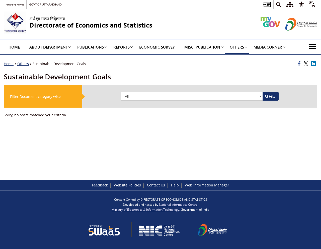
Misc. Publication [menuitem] (202, 47)
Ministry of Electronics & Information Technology (145, 209)
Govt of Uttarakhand (45, 4)
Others (23, 63)
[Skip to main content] (266, 4)
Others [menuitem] (237, 47)
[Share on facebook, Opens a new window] (300, 64)
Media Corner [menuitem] (268, 47)
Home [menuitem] (14, 47)
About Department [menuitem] (48, 47)
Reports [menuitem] (121, 47)
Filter (273, 96)
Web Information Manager (207, 185)
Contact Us (156, 185)
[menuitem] (279, 4)
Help (175, 185)
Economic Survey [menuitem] (157, 47)
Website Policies (127, 185)
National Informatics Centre (178, 204)
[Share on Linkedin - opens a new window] (314, 64)
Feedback (100, 185)
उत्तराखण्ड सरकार (15, 4)
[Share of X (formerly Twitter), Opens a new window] (307, 64)
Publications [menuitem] (90, 47)
